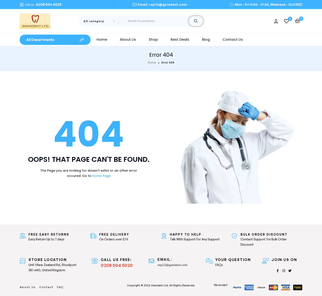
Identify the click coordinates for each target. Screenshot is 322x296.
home (152, 62)
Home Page (101, 176)
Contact (46, 287)
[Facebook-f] (277, 270)
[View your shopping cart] (297, 21)
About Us (28, 287)
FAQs (219, 265)
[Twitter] (290, 270)
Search (196, 21)
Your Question (233, 259)
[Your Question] (209, 261)
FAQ (60, 287)
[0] (286, 21)
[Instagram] (283, 270)
